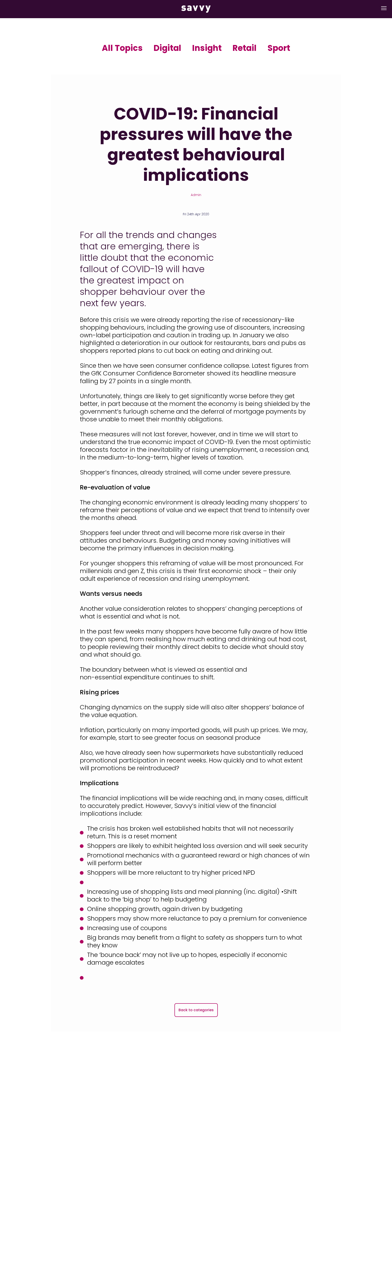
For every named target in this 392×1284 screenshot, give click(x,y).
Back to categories (196, 1010)
